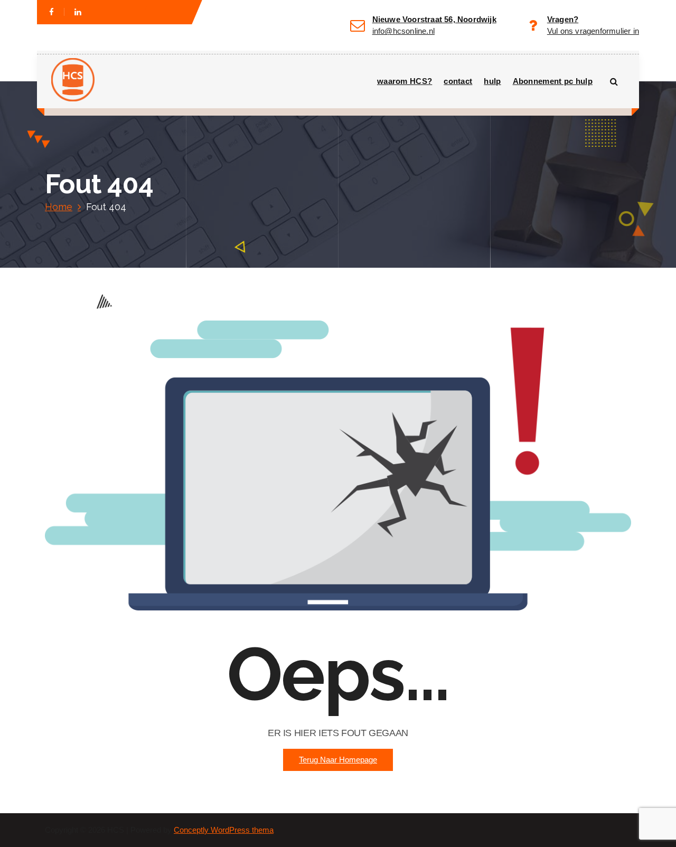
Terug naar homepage (338, 760)
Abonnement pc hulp (553, 81)
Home (58, 206)
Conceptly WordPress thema (224, 830)
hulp (492, 81)
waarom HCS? (404, 81)
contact (458, 81)
